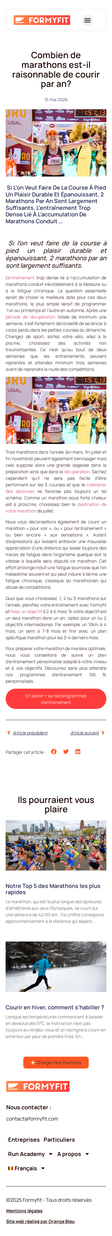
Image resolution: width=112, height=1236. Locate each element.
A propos (69, 1154)
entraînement (21, 278)
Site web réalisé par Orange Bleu (40, 1221)
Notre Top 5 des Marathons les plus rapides (53, 889)
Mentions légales (24, 1211)
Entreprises (24, 1139)
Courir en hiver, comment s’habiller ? (55, 1007)
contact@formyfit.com (32, 1118)
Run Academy (26, 1154)
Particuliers (59, 1139)
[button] (87, 20)
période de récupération (30, 317)
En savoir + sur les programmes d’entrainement (56, 699)
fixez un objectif (26, 611)
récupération (77, 471)
